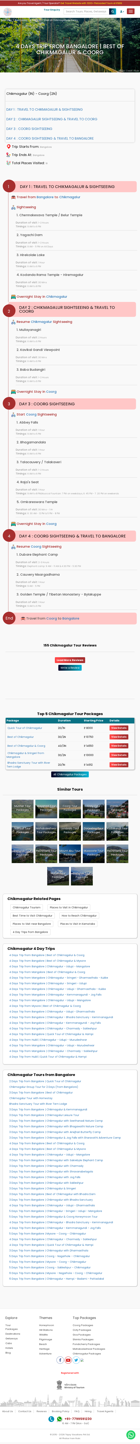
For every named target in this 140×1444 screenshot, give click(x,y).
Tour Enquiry (52, 9)
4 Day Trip (35, 20)
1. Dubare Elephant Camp (37, 554)
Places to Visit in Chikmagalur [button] (69, 907)
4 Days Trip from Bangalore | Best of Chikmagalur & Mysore (47, 961)
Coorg (51, 391)
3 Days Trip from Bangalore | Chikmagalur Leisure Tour (44, 1115)
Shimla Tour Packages (117, 808)
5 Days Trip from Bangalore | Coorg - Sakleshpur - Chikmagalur (50, 1267)
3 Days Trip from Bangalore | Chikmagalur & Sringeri (42, 1188)
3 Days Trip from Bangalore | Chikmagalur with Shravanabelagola (51, 1171)
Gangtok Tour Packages (22, 852)
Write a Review (70, 668)
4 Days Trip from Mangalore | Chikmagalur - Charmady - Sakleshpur (53, 1051)
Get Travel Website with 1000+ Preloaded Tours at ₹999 (91, 3)
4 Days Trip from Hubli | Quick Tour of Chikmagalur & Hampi (48, 1057)
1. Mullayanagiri (29, 329)
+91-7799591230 (78, 1419)
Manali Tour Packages (58, 875)
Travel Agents (105, 1411)
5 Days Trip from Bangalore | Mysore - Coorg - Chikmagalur (47, 1233)
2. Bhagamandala (31, 442)
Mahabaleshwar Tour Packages (46, 830)
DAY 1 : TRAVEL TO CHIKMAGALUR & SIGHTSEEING (44, 109)
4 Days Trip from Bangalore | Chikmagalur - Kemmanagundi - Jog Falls (55, 1023)
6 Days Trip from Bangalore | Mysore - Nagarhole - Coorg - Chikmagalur (55, 1273)
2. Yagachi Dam (29, 235)
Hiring (88, 1411)
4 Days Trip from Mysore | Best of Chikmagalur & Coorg (45, 1006)
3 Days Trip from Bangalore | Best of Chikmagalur (41, 1092)
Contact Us (24, 1411)
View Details (119, 727)
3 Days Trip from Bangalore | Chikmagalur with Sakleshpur (46, 1183)
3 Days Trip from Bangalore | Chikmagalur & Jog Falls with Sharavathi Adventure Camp (65, 1138)
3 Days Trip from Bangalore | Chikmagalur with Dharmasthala (48, 1250)
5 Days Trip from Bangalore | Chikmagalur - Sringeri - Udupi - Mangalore (55, 1211)
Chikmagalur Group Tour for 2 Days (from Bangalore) (43, 1087)
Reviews (42, 1411)
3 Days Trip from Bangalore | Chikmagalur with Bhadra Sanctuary (51, 1200)
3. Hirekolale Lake (31, 255)
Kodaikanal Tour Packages (117, 830)
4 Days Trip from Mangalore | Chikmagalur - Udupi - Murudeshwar (51, 1045)
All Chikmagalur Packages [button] (69, 774)
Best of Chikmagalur (20, 737)
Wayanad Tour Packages (46, 808)
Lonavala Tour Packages (70, 830)
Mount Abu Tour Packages (70, 852)
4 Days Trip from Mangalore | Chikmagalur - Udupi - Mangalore (50, 1000)
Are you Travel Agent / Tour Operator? (39, 3)
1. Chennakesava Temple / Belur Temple (49, 215)
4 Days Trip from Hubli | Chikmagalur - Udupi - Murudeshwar (48, 1040)
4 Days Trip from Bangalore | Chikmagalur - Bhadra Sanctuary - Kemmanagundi (61, 1017)
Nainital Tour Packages (23, 830)
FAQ (77, 1411)
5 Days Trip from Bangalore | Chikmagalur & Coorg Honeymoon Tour (53, 1217)
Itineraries (6, 20)
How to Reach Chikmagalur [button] (79, 915)
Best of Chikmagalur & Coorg (26, 746)
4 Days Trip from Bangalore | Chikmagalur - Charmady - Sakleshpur (53, 1028)
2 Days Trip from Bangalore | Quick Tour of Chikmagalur (45, 1081)
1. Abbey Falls (27, 422)
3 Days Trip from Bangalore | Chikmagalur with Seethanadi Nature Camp (56, 1121)
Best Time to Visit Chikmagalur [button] (32, 915)
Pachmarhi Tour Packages (46, 852)
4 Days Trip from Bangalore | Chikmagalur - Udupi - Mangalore (49, 966)
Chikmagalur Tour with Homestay (30, 1098)
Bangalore (21, 20)
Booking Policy (60, 1411)
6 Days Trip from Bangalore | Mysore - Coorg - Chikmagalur (47, 1262)
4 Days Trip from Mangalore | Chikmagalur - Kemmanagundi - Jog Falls (55, 994)
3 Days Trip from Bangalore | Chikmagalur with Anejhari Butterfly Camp (55, 1132)
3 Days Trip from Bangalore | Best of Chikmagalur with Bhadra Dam (52, 1194)
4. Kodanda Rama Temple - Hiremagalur (50, 274)
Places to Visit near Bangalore (32, 924)
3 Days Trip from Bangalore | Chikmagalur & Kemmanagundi (48, 1109)
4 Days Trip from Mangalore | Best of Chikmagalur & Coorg (47, 972)
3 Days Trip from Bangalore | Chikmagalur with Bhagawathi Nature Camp (56, 1126)
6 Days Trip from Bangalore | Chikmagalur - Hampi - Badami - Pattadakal (56, 1279)
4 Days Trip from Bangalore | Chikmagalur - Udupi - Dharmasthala (52, 1011)
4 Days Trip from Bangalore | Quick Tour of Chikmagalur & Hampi (51, 1034)
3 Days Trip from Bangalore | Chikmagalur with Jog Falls (45, 1177)
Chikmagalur (69, 197)
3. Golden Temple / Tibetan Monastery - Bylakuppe (59, 594)
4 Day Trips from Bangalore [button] (30, 932)
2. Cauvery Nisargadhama (38, 574)
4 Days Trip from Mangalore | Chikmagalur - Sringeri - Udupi (48, 983)
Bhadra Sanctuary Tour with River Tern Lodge (38, 1104)
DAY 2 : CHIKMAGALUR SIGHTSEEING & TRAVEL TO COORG (51, 119)
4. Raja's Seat (28, 482)
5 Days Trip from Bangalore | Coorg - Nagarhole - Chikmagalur (49, 1256)
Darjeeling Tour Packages (94, 830)
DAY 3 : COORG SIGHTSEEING (29, 128)
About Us (7, 1411)
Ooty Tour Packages (93, 808)
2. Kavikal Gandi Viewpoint (38, 349)
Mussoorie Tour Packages (93, 852)
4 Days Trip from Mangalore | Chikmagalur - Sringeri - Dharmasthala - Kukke (58, 978)
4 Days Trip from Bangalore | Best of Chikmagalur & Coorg (47, 955)
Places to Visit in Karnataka (77, 924)
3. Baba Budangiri (31, 369)
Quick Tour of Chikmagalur (24, 728)
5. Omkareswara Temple (37, 502)
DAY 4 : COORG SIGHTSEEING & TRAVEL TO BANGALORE (50, 138)
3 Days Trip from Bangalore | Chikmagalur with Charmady (46, 1166)
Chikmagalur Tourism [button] (26, 907)
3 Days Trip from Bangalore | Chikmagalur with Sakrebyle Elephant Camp (56, 1160)
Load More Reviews (70, 660)
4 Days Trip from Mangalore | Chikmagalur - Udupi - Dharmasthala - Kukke (57, 989)
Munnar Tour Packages (22, 808)
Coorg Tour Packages (70, 808)
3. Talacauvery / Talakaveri (39, 462)
